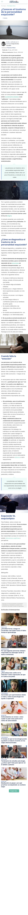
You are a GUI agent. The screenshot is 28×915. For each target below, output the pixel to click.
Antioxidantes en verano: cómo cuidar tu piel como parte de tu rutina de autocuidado (12, 718)
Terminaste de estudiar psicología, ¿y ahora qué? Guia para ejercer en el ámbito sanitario (13, 763)
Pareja (3, 671)
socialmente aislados (12, 97)
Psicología (3, 5)
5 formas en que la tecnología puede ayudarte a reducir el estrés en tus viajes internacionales (14, 740)
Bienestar (3, 715)
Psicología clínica (11, 5)
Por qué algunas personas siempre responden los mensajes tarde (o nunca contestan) (13, 652)
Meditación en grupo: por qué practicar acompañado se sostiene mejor (13, 785)
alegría (9, 216)
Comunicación (5, 649)
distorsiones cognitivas (12, 538)
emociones (15, 263)
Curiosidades (4, 693)
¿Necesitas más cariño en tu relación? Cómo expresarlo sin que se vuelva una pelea (13, 674)
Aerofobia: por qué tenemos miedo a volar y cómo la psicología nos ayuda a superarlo (13, 696)
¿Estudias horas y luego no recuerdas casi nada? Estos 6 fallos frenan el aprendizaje (13, 630)
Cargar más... (14, 791)
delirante (17, 457)
